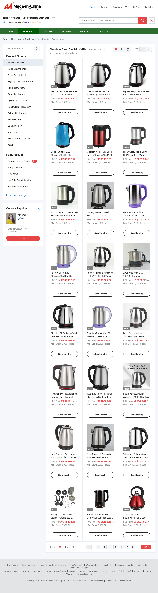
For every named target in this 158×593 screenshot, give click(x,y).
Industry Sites (108, 565)
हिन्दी (129, 571)
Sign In (93, 7)
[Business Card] (38, 209)
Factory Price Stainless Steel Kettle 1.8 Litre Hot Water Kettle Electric (100, 276)
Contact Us (103, 31)
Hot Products (12, 565)
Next (145, 546)
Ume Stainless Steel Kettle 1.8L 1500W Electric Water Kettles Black (63, 457)
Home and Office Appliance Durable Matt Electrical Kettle (64, 397)
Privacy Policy (125, 580)
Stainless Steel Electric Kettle (21, 62)
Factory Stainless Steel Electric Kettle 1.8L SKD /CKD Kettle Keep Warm (98, 215)
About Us (48, 31)
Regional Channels (125, 565)
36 (66, 546)
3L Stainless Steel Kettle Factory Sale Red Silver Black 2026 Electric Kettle (135, 517)
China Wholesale (76, 565)
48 (73, 546)
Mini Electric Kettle (16, 87)
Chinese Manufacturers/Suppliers (52, 565)
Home (10, 31)
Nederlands (93, 571)
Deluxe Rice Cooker (17, 113)
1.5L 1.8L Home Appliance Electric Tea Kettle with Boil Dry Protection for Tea (99, 397)
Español (25, 571)
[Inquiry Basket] (126, 7)
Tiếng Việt (70, 574)
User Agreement (96, 580)
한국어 (112, 571)
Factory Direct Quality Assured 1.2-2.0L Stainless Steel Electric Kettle (136, 397)
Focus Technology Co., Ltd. (59, 580)
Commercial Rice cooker (19, 106)
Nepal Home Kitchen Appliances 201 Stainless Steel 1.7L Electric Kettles (135, 215)
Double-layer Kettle (17, 68)
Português (36, 571)
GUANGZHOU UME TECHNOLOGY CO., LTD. (29, 18)
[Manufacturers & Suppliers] (23, 6)
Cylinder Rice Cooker (17, 100)
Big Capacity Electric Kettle (20, 81)
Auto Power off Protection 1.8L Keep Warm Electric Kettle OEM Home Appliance (100, 457)
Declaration (111, 580)
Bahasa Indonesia (84, 574)
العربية (104, 571)
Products (30, 31)
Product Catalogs (18, 195)
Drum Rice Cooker (16, 94)
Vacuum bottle (15, 125)
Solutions (66, 31)
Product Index (142, 565)
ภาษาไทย (138, 571)
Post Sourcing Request (152, 20)
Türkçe (148, 571)
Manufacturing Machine (19, 138)
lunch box (12, 132)
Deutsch (82, 571)
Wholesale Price (92, 565)
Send (23, 238)
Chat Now (26, 218)
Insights (85, 567)
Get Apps (136, 7)
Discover (84, 31)
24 (60, 547)
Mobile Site (74, 567)
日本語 (121, 571)
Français (47, 571)
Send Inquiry (64, 112)
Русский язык (60, 571)
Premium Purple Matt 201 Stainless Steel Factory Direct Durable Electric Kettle (100, 336)
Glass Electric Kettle (17, 75)
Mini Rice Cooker (16, 119)
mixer (10, 144)
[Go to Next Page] (149, 49)
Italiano (72, 571)
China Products (28, 565)
